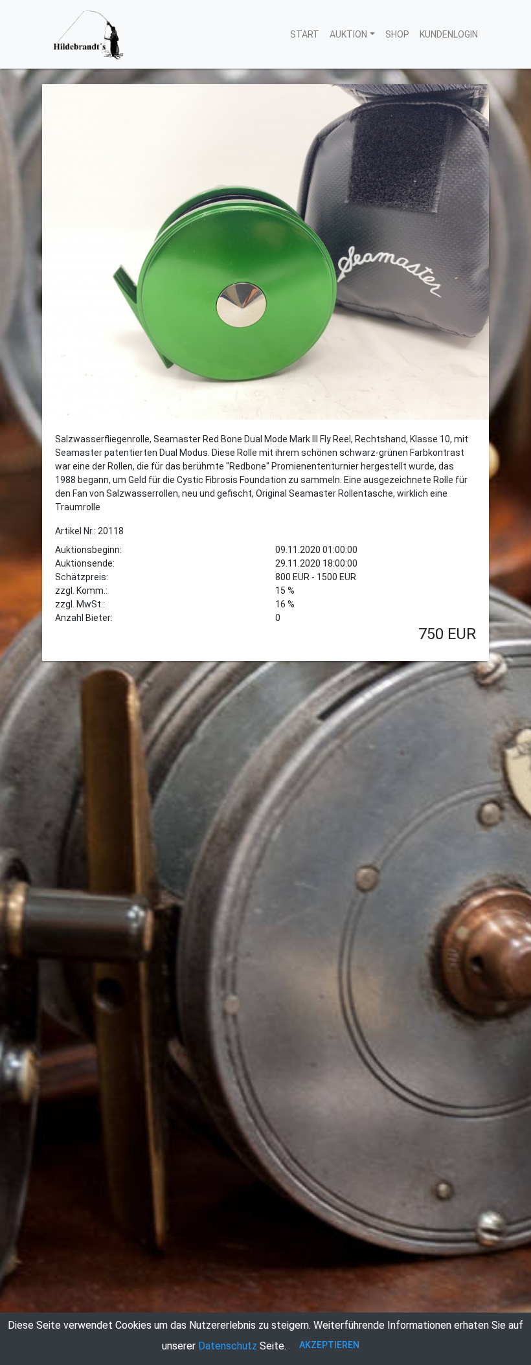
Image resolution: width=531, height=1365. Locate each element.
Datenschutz (227, 1346)
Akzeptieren (329, 1345)
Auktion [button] (348, 34)
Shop (397, 34)
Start (304, 34)
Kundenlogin (449, 34)
